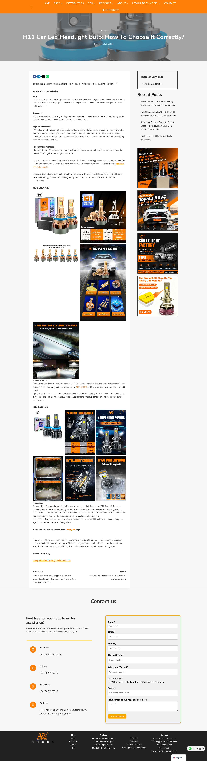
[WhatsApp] (47, 76)
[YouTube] (42, 742)
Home (73, 738)
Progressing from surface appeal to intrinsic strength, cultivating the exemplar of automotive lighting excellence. (54, 577)
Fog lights (134, 741)
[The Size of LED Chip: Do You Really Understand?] (158, 296)
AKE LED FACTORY (169, 751)
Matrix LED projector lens (103, 748)
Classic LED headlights (103, 741)
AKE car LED (81, 387)
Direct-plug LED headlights (134, 747)
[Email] (48, 742)
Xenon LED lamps (134, 744)
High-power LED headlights (103, 738)
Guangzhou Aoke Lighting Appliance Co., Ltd (52, 560)
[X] (43, 76)
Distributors (73, 741)
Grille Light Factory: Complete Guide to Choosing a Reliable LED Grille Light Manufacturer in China (158, 126)
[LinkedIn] (39, 76)
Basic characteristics (153, 83)
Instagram (71, 529)
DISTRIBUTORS (75, 3)
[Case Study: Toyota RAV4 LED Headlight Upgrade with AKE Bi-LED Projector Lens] (158, 210)
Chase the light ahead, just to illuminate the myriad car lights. (107, 575)
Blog (73, 748)
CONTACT (170, 3)
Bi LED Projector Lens (103, 744)
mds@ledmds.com (167, 738)
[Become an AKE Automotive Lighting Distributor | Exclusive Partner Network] (158, 168)
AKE (47, 3)
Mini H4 (134, 738)
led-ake (168, 744)
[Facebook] (35, 76)
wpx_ (98, 44)
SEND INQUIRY (110, 10)
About (73, 744)
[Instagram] (37, 742)
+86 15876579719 (169, 741)
